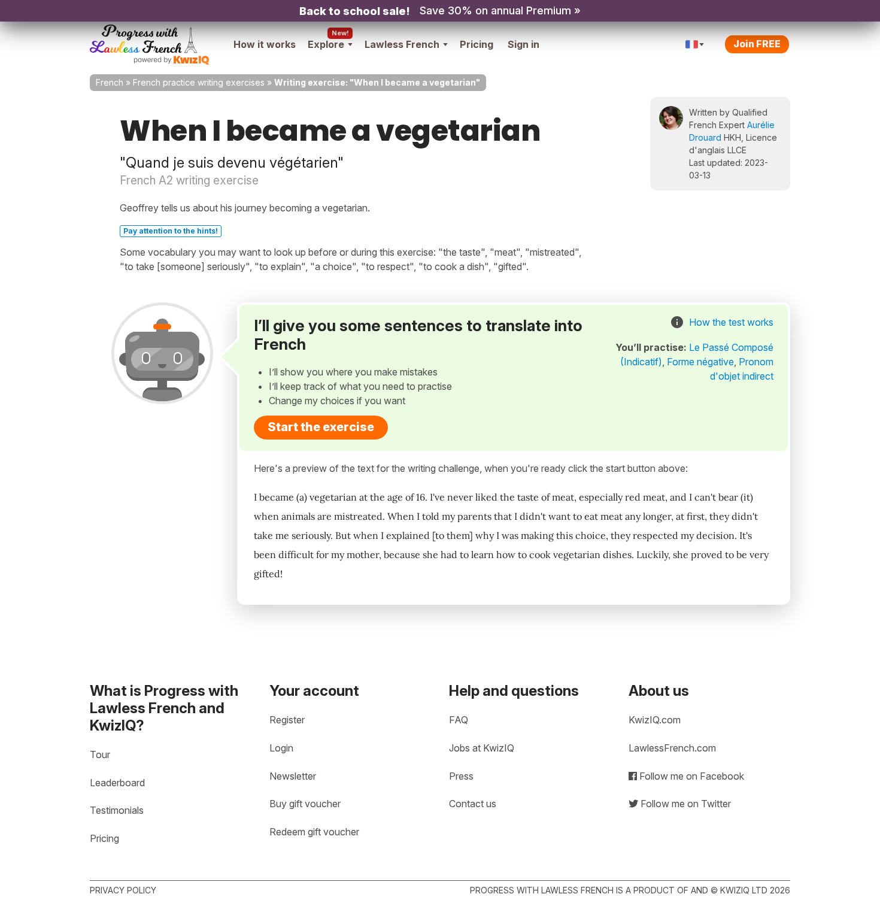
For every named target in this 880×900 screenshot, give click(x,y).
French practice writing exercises (199, 82)
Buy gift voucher (305, 804)
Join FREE (757, 44)
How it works (264, 44)
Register (287, 720)
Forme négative (700, 362)
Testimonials (117, 810)
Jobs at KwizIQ (481, 748)
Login (281, 748)
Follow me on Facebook (690, 776)
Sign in (523, 44)
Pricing (476, 44)
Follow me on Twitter (684, 804)
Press (461, 776)
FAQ (458, 720)
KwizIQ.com (655, 720)
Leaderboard (117, 783)
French (109, 82)
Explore (326, 44)
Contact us (472, 804)
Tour (100, 754)
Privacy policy (123, 890)
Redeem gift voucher (314, 832)
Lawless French (402, 44)
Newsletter (292, 776)
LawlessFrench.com (672, 748)
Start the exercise (321, 427)
